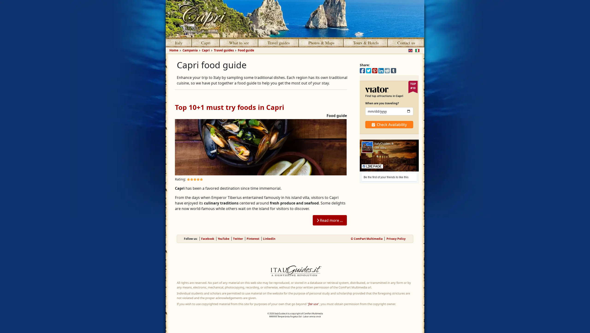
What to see (239, 42)
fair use (313, 304)
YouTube (223, 239)
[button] (372, 166)
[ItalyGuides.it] (295, 271)
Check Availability (392, 124)
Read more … (331, 220)
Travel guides (279, 42)
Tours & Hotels (366, 42)
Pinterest (253, 239)
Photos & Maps (321, 42)
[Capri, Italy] (295, 18)
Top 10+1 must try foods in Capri (229, 107)
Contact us (406, 42)
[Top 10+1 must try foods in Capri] (261, 146)
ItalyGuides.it (383, 143)
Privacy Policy (396, 239)
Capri (205, 42)
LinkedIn (269, 239)
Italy (179, 42)
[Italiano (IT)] (416, 50)
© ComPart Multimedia (367, 239)
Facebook (207, 239)
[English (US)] (410, 50)
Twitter (238, 239)
